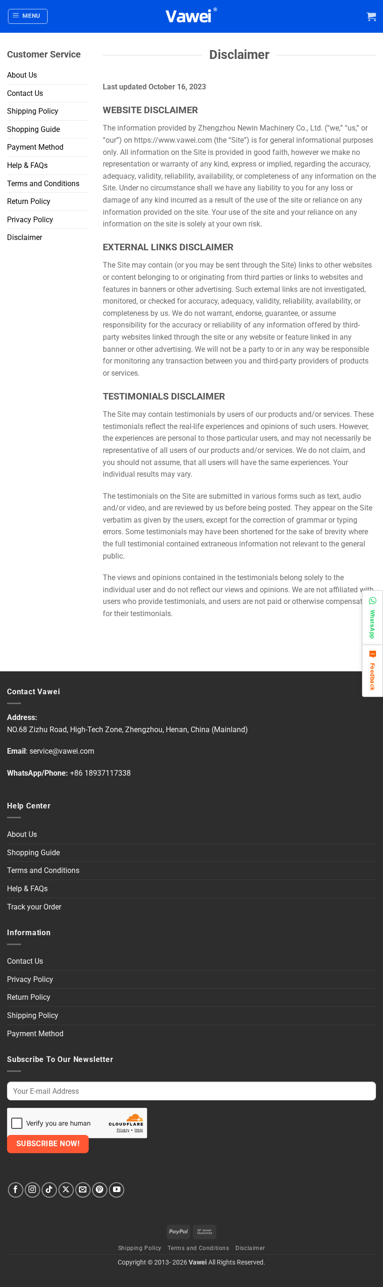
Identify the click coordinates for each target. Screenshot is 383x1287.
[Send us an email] (83, 1190)
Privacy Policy (30, 219)
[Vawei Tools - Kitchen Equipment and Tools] (191, 16)
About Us (22, 75)
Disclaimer (24, 237)
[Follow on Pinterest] (99, 1190)
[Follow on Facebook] (15, 1190)
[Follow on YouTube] (116, 1190)
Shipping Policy (32, 111)
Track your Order (34, 906)
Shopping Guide (33, 129)
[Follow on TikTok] (49, 1190)
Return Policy (28, 201)
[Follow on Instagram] (32, 1190)
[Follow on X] (66, 1190)
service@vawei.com (61, 751)
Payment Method (35, 147)
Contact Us (25, 93)
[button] (28, 16)
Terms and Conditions (43, 183)
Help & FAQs (27, 165)
